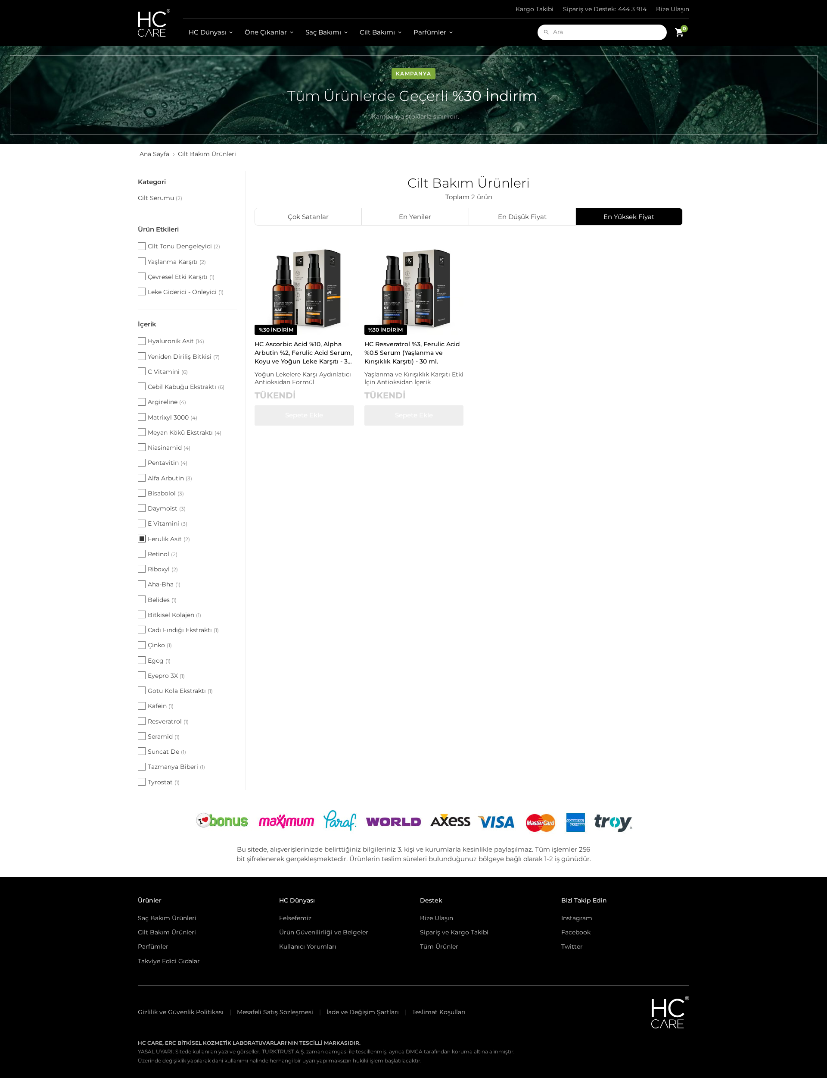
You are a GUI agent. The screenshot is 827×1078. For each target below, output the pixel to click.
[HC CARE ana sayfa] (160, 23)
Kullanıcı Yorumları (307, 946)
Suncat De (167, 751)
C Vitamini (168, 372)
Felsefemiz (295, 918)
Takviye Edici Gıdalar (169, 961)
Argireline (167, 402)
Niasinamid (169, 447)
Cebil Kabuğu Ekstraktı (186, 387)
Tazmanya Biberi (176, 767)
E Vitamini (167, 523)
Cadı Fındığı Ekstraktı (183, 630)
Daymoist (167, 508)
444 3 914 (605, 9)
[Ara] (546, 32)
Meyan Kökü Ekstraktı (184, 432)
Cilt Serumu (160, 198)
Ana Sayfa (154, 153)
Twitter (572, 946)
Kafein (161, 706)
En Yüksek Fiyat (628, 217)
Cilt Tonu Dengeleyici (184, 246)
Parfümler (430, 32)
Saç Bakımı (323, 32)
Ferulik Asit (169, 539)
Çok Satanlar (308, 217)
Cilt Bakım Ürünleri (167, 932)
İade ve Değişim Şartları (362, 1012)
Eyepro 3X (166, 676)
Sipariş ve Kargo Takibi (454, 932)
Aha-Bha (164, 584)
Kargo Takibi (534, 9)
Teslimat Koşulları (439, 1012)
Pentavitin (167, 463)
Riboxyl (163, 569)
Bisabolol (166, 493)
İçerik (147, 324)
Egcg (159, 660)
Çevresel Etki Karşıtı (181, 277)
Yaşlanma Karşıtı (177, 262)
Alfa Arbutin (170, 478)
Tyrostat (164, 782)
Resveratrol (168, 721)
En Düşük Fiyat (522, 217)
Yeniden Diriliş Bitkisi (184, 356)
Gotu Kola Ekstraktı (180, 691)
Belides (162, 600)
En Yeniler (415, 217)
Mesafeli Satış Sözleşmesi (275, 1012)
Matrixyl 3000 (172, 417)
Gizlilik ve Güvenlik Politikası (181, 1012)
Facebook (576, 932)
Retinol (162, 554)
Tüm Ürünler (439, 946)
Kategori (152, 182)
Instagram (576, 918)
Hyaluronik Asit (176, 341)
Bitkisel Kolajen (174, 615)
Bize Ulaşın (672, 9)
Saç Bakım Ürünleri (167, 918)
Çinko (160, 645)
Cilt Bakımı (377, 32)
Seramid (164, 736)
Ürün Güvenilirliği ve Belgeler (323, 932)
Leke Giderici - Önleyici (186, 292)
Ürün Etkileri (158, 229)
